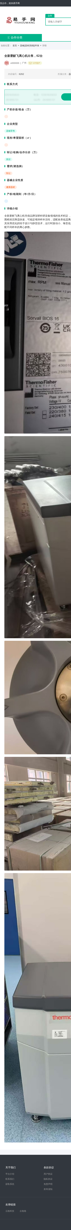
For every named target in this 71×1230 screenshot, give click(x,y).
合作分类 (14, 37)
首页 (15, 45)
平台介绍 (9, 1174)
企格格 (23, 1211)
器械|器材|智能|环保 (29, 45)
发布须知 (48, 1189)
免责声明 (48, 1184)
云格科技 (9, 1211)
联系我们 (9, 1179)
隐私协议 (48, 1179)
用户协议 (48, 1174)
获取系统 (9, 1184)
